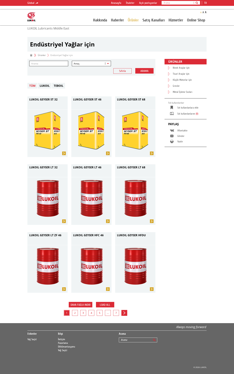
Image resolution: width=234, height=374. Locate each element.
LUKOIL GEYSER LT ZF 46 (45, 235)
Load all (105, 304)
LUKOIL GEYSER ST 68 (131, 99)
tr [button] (205, 3)
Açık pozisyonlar (148, 3)
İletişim (61, 339)
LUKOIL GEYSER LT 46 (87, 167)
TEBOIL (58, 85)
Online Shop (196, 20)
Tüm (32, 85)
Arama (144, 71)
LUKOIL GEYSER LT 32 (43, 167)
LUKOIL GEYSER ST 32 (43, 99)
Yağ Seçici (32, 339)
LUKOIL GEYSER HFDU (131, 235)
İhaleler (130, 3)
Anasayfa (116, 3)
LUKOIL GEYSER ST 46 (87, 99)
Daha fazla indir (80, 304)
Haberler (117, 20)
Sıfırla (122, 71)
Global (31, 3)
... (108, 313)
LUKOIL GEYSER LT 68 (131, 167)
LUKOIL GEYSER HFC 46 (88, 235)
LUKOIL (45, 85)
